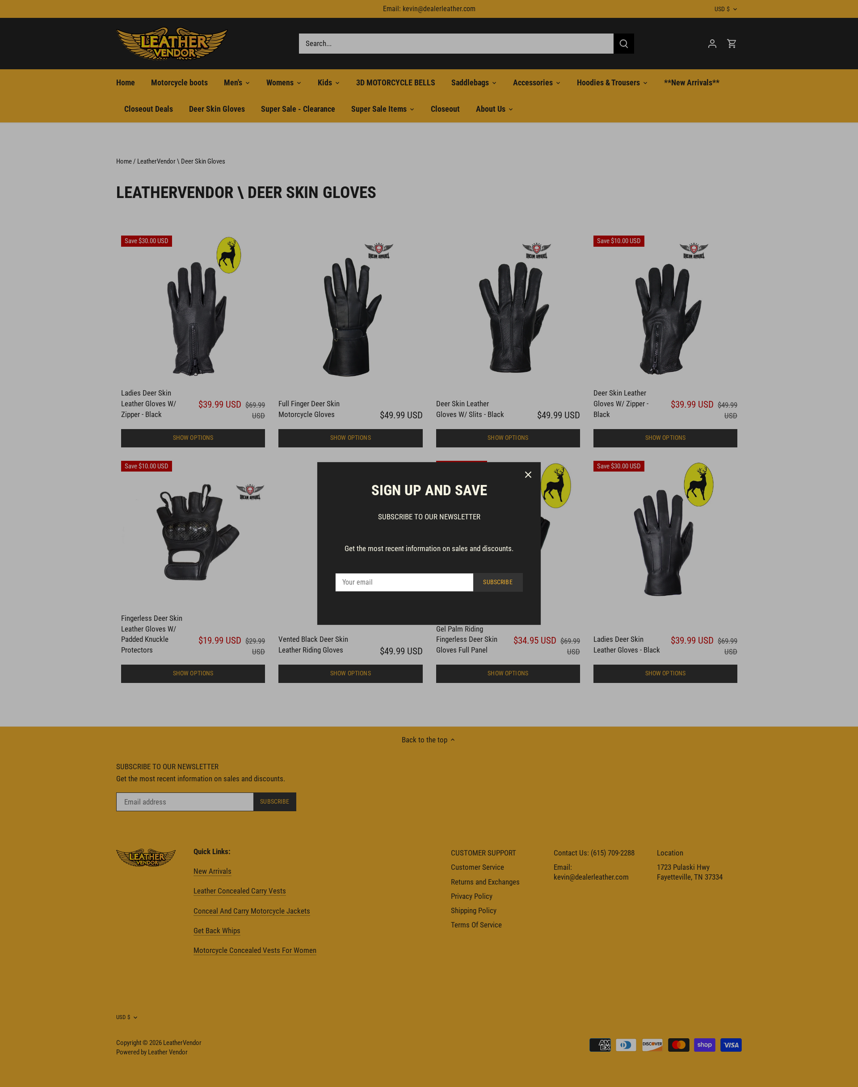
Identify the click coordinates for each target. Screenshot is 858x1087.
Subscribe (497, 582)
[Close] (528, 475)
